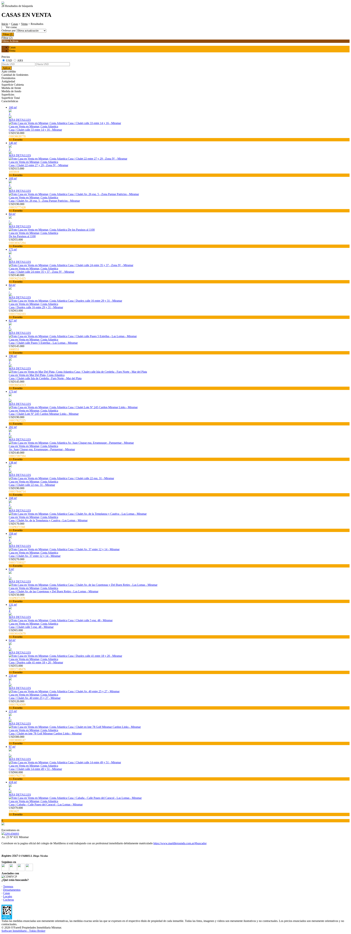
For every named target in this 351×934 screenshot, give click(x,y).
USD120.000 (17, 704)
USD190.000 (17, 207)
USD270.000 (17, 562)
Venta (24, 23)
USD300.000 (17, 740)
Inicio (4, 23)
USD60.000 (17, 775)
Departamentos (11, 889)
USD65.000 (17, 633)
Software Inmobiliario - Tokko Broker (23, 930)
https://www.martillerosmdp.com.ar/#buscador (180, 843)
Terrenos (8, 886)
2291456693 (11, 833)
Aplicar (6, 68)
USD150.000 (17, 136)
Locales (7, 896)
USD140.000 (17, 278)
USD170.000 (17, 527)
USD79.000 (16, 811)
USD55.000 (17, 243)
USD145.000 (16, 349)
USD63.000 (17, 314)
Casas (14, 23)
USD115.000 (16, 172)
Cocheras (8, 899)
